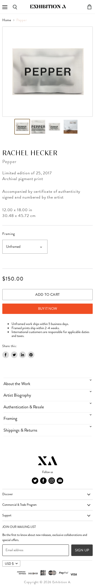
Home (6, 20)
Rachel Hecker (29, 153)
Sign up (82, 550)
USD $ (9, 563)
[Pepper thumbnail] (22, 126)
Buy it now (47, 308)
